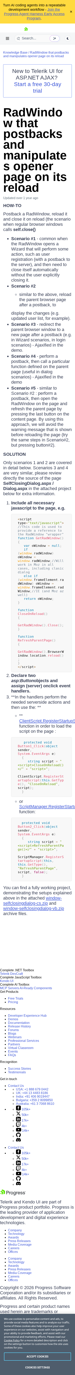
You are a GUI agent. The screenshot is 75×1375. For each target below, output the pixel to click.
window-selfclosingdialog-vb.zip (33, 908)
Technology (16, 1234)
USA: (32, 1089)
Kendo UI (6, 981)
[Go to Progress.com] (13, 1194)
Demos (13, 1019)
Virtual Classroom (20, 1048)
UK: (32, 1093)
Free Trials (15, 998)
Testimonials (17, 1072)
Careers (13, 1248)
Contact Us (16, 1085)
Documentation (19, 1022)
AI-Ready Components (36, 988)
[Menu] (7, 38)
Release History (19, 1026)
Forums (13, 1030)
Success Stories (19, 1068)
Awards (13, 1237)
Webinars (15, 1037)
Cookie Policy (12, 1340)
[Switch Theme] (68, 38)
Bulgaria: (34, 1100)
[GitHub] (18, 1136)
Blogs (12, 1033)
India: (33, 1096)
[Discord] (18, 1140)
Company (15, 1230)
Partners (14, 1044)
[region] (37, 1344)
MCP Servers (9, 988)
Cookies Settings (37, 1367)
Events (13, 1051)
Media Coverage (20, 1244)
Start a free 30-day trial (37, 87)
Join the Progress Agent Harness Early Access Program (34, 14)
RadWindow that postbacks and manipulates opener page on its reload (36, 54)
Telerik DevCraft (11, 973)
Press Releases (19, 1241)
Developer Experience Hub (27, 1015)
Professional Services (23, 1040)
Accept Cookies (37, 1356)
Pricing (13, 1002)
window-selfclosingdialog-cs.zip (32, 901)
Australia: (35, 1103)
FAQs (12, 1055)
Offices (13, 1251)
